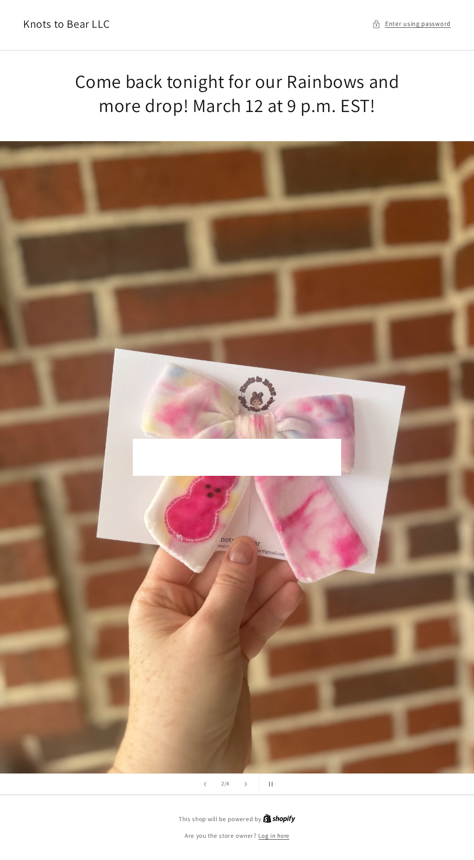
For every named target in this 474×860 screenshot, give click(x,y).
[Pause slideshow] (269, 784)
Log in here (273, 836)
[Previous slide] (205, 784)
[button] (411, 24)
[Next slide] (246, 784)
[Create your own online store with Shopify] (279, 819)
